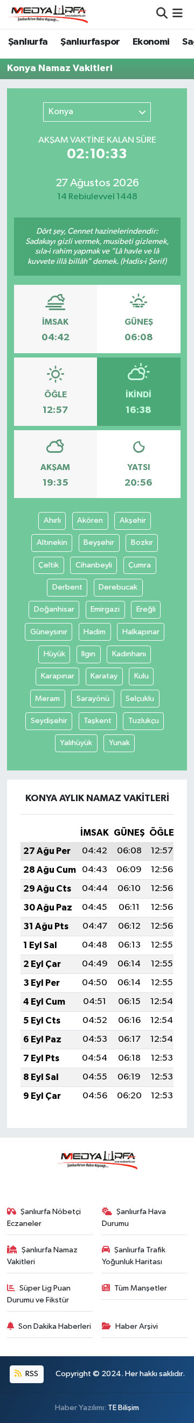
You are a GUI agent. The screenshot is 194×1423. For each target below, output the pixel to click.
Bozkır (142, 542)
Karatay (104, 676)
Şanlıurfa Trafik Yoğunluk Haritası (134, 1256)
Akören (90, 520)
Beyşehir (99, 542)
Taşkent (98, 721)
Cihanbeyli (93, 565)
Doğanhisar (54, 609)
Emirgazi (105, 609)
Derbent (67, 587)
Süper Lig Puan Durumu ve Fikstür (39, 1294)
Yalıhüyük (76, 743)
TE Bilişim (123, 1408)
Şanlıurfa (28, 42)
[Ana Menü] (177, 14)
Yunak (119, 743)
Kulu (141, 676)
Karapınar (57, 676)
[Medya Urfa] (47, 14)
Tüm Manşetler (140, 1288)
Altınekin (52, 542)
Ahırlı (52, 520)
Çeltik (48, 565)
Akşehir (133, 520)
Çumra (139, 565)
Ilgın (88, 654)
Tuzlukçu (143, 721)
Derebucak (118, 587)
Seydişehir (49, 721)
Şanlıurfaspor (90, 42)
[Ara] (162, 14)
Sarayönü (93, 699)
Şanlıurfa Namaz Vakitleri (42, 1256)
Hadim (95, 632)
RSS (31, 1374)
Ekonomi (151, 42)
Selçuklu (140, 699)
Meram (47, 699)
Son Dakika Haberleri (54, 1326)
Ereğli (146, 609)
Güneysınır (48, 632)
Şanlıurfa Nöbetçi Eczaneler (44, 1218)
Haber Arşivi (136, 1326)
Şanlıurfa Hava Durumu (134, 1218)
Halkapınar (141, 632)
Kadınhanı (129, 654)
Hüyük (54, 654)
